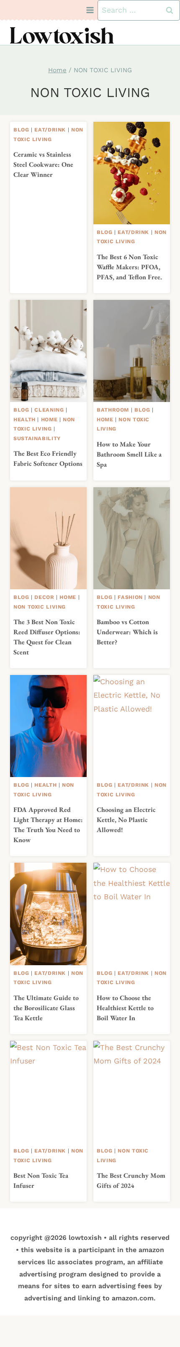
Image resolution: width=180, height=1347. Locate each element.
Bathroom (113, 410)
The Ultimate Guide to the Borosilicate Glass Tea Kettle (46, 1007)
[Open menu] (90, 10)
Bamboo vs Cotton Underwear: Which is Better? (127, 631)
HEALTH (24, 419)
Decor (44, 597)
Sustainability (37, 438)
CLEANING (49, 410)
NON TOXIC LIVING (39, 607)
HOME (49, 419)
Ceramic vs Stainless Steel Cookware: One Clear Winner (43, 164)
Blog (21, 129)
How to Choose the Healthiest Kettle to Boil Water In (125, 1007)
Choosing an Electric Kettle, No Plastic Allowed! (126, 819)
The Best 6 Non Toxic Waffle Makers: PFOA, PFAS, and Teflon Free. (129, 266)
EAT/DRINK (50, 129)
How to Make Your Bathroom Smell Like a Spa (129, 454)
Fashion (130, 597)
